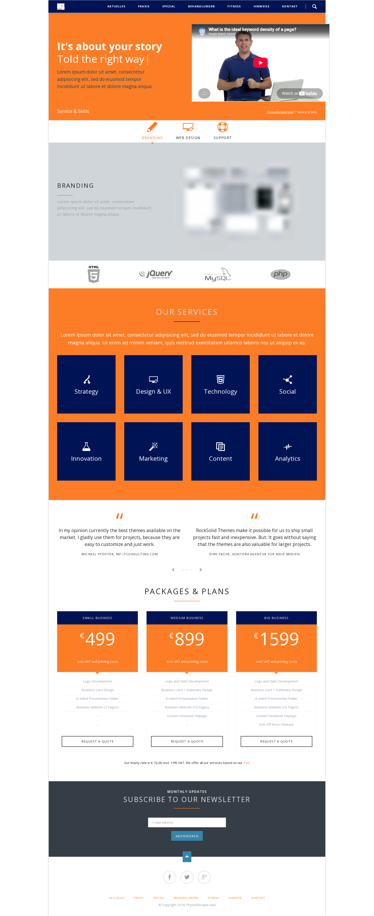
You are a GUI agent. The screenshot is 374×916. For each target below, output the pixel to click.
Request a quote (97, 741)
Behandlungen (186, 898)
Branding (152, 137)
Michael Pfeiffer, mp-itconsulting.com (119, 554)
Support (223, 137)
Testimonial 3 (187, 570)
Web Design (188, 137)
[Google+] (204, 877)
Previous (173, 569)
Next (200, 569)
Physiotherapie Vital (280, 112)
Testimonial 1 (183, 570)
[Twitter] (187, 877)
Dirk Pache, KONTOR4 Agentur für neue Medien (254, 554)
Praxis (139, 898)
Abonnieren (187, 836)
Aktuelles (116, 898)
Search (314, 6)
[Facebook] (169, 877)
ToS (246, 762)
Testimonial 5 (191, 570)
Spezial (158, 898)
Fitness (213, 898)
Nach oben (187, 856)
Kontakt (258, 898)
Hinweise (235, 898)
